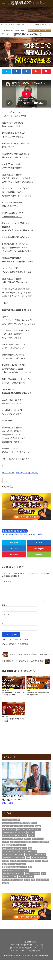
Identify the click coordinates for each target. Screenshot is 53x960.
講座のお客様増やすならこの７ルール (15, 870)
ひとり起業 (31, 832)
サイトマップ (39, 948)
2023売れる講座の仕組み (11, 820)
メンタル (6, 842)
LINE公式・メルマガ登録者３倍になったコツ (18, 826)
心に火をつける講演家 (39, 858)
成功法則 (6, 861)
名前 (5, 605)
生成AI (37, 861)
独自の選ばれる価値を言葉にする (16, 531)
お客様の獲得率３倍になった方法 (14, 832)
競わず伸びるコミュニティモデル (14, 864)
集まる (27, 880)
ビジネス (32, 835)
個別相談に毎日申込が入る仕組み (14, 845)
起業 (43, 873)
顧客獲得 (6, 883)
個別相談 (45, 842)
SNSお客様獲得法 (9, 829)
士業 (34, 851)
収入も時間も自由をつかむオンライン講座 (17, 851)
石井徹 (33, 534)
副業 (30, 848)
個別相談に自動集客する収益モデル (14, 848)
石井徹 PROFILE (30, 942)
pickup (38, 826)
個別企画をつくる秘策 (32, 842)
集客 (33, 880)
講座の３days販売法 (33, 873)
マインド (27, 839)
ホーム (19, 942)
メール (5, 614)
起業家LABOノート (9, 876)
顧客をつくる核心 (43, 880)
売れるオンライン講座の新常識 (13, 854)
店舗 (28, 858)
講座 (40, 534)
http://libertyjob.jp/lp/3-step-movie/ (20, 473)
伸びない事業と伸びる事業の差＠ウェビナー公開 (26, 945)
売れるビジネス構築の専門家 (35, 854)
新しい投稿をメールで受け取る (16, 644)
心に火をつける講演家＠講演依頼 (21, 948)
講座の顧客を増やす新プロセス (13, 873)
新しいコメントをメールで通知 (16, 639)
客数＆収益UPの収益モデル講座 (13, 858)
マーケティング (37, 839)
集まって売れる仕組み (26, 876)
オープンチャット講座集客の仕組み (14, 835)
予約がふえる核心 (17, 842)
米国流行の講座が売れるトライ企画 (14, 867)
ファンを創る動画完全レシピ (12, 839)
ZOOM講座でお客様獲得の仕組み (28, 829)
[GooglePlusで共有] (36, 71)
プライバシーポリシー (18, 951)
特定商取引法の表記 (35, 951)
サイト (4, 624)
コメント (6, 581)
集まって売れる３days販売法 (13, 880)
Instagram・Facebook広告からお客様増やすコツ (20, 823)
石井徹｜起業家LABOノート (25, 955)
